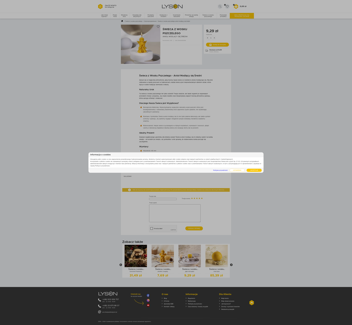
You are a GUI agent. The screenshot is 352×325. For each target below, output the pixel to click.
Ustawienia (237, 170)
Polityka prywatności (220, 170)
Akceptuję (254, 170)
